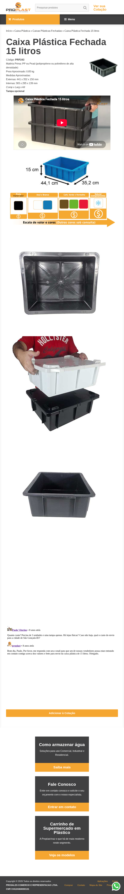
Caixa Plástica (22, 31)
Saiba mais (62, 767)
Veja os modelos (62, 855)
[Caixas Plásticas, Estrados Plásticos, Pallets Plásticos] (18, 7)
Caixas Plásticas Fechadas (47, 31)
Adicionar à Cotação (62, 713)
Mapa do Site (96, 885)
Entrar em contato (62, 807)
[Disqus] (62, 585)
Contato (81, 885)
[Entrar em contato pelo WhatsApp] (116, 886)
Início (9, 31)
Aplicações (102, 881)
